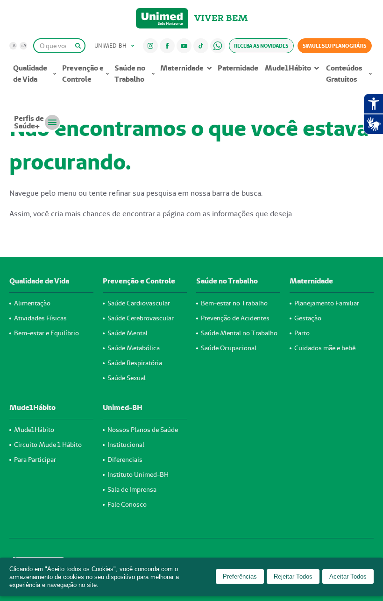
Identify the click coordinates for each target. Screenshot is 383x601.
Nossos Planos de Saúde (142, 429)
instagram (150, 45)
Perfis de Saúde (29, 122)
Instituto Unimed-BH (138, 474)
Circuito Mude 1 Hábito (48, 444)
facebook (167, 45)
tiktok (200, 45)
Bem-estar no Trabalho (234, 303)
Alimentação (32, 303)
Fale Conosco (127, 504)
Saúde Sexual (126, 378)
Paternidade (238, 68)
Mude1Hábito (288, 68)
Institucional (125, 444)
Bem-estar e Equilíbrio (46, 333)
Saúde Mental (127, 333)
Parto (302, 333)
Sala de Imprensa (131, 489)
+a (23, 45)
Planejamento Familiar (326, 303)
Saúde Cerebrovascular (140, 318)
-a (13, 45)
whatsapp (217, 45)
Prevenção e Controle (83, 73)
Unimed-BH (162, 18)
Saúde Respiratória (134, 363)
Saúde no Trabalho (129, 73)
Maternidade (182, 68)
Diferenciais (124, 459)
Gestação (307, 318)
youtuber (184, 45)
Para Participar (35, 459)
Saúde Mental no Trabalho (239, 333)
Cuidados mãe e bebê (324, 348)
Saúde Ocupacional (228, 348)
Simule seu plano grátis (335, 45)
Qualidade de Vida (30, 73)
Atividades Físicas (40, 318)
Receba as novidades (261, 45)
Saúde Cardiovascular (138, 303)
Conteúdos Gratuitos (344, 73)
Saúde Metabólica (133, 348)
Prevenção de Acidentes (235, 318)
